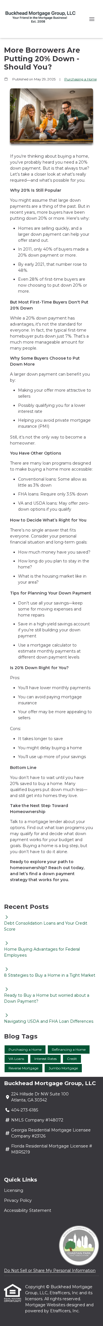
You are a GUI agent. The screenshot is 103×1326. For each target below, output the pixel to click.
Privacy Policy (18, 1200)
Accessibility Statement (27, 1210)
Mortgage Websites (45, 1304)
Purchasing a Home (80, 79)
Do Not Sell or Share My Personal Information (50, 1270)
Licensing (13, 1190)
